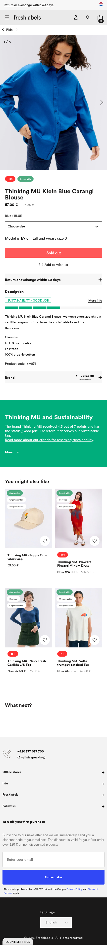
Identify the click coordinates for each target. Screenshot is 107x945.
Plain (9, 29)
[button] (7, 17)
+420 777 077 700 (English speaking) (31, 754)
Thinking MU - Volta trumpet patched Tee (73, 663)
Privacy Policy (74, 889)
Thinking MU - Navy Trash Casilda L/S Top (26, 663)
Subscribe (53, 877)
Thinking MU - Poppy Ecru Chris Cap (27, 557)
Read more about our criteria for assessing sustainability (49, 439)
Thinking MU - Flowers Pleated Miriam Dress (74, 563)
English (51, 922)
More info (95, 300)
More (9, 452)
